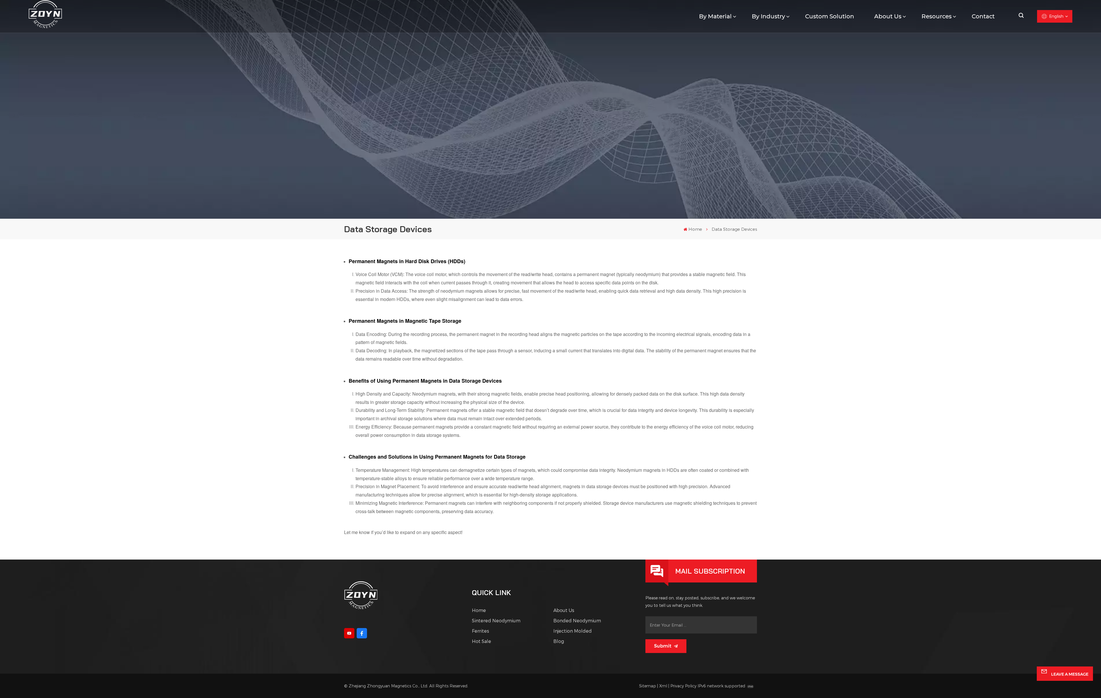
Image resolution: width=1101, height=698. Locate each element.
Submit (662, 646)
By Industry (768, 16)
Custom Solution (829, 16)
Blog (558, 641)
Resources (937, 16)
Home (695, 229)
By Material (715, 16)
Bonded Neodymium (577, 620)
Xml (663, 685)
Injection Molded (572, 631)
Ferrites (480, 631)
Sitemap (647, 685)
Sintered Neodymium (496, 620)
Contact (983, 16)
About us (563, 610)
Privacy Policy (683, 685)
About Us (887, 16)
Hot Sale (481, 641)
